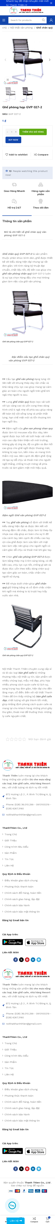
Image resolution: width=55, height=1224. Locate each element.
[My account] (51, 20)
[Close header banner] (51, 3)
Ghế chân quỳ (44, 27)
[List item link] (27, 834)
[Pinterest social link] (27, 959)
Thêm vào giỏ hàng (33, 132)
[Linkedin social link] (33, 959)
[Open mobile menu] (4, 20)
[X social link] (21, 959)
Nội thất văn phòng (21, 27)
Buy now (13, 140)
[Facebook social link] (15, 959)
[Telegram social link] (39, 959)
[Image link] (27, 765)
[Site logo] (27, 10)
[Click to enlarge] (8, 80)
